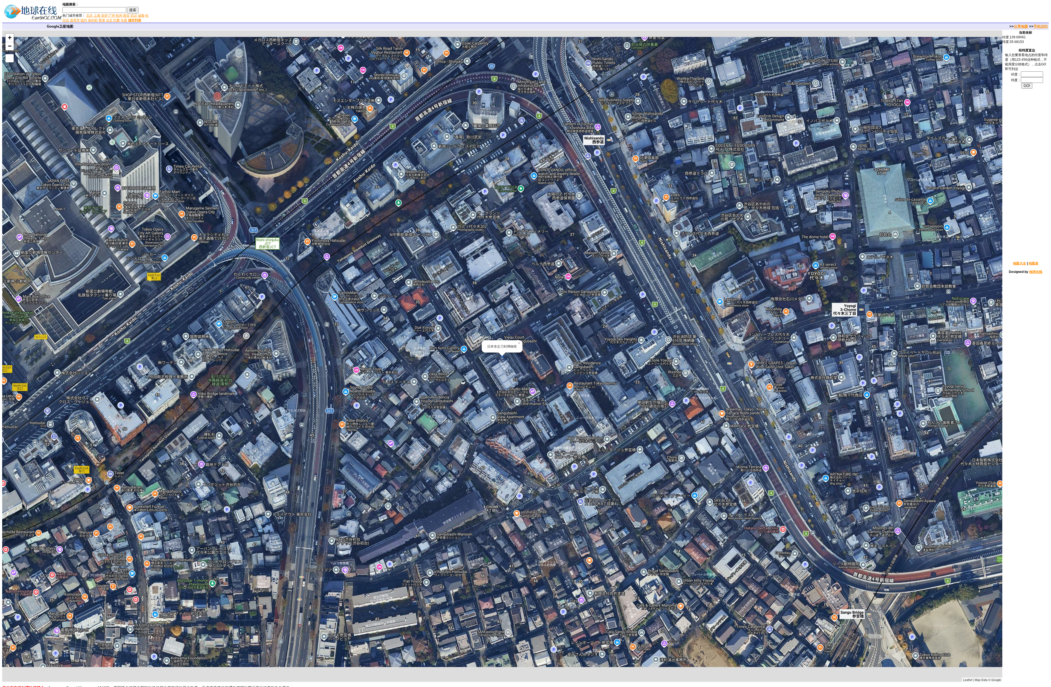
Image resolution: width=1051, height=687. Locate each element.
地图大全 (1019, 263)
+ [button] (9, 37)
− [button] (9, 46)
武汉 (134, 16)
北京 (89, 16)
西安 (126, 16)
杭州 (119, 16)
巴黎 (116, 20)
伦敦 (124, 20)
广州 (111, 16)
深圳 (104, 16)
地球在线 (1035, 272)
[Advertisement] (216, 12)
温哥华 (75, 20)
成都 (141, 16)
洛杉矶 (93, 20)
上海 (97, 16)
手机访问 (1040, 26)
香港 (102, 20)
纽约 (83, 20)
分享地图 (1021, 26)
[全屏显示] (9, 58)
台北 (109, 20)
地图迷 (1033, 263)
